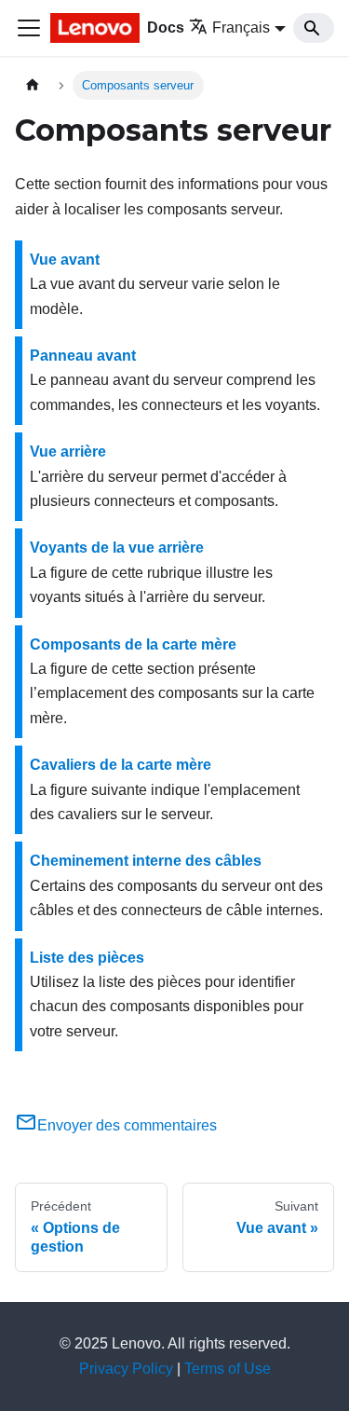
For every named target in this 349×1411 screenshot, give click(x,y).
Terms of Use (227, 1369)
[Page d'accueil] (32, 85)
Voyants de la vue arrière (117, 547)
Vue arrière (68, 451)
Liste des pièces (87, 958)
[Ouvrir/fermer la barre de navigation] (29, 28)
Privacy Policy (126, 1369)
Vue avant (65, 259)
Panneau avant (83, 355)
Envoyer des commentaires (127, 1125)
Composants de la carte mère (133, 644)
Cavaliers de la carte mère (120, 765)
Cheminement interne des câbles (146, 861)
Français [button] (241, 27)
